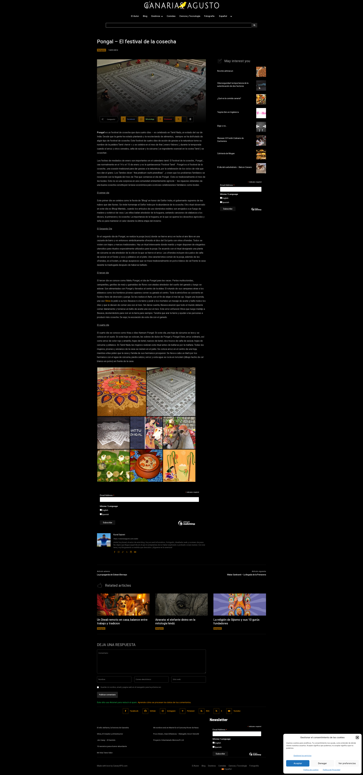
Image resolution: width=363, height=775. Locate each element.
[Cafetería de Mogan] (261, 154)
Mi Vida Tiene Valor (105, 752)
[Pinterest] (182, 711)
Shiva (107, 301)
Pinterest (191, 711)
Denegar (322, 763)
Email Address (107, 495)
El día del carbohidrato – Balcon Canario (234, 167)
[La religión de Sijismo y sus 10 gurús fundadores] (239, 604)
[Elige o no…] (261, 127)
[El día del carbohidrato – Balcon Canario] (261, 168)
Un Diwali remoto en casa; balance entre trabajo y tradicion (122, 621)
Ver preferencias (347, 763)
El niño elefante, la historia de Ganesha (113, 727)
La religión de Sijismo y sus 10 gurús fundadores (236, 621)
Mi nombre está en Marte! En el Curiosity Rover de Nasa (176, 727)
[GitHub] (145, 711)
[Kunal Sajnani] (104, 543)
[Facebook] (114, 551)
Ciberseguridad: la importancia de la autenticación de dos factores (232, 85)
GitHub (153, 711)
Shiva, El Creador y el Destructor (110, 734)
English (105, 510)
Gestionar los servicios (302, 755)
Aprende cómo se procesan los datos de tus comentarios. (164, 702)
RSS (207, 711)
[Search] (254, 25)
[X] (127, 551)
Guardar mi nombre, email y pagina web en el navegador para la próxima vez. (131, 687)
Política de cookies (310, 770)
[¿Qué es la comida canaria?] (261, 99)
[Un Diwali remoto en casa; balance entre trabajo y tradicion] (123, 604)
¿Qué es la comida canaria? (229, 98)
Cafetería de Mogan (226, 153)
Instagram (171, 711)
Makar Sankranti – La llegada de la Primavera (246, 574)
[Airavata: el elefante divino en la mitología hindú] (181, 604)
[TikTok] (123, 551)
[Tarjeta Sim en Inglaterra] (261, 113)
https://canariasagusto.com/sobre (125, 539)
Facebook (134, 711)
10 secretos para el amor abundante (112, 746)
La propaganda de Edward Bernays (112, 574)
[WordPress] (131, 551)
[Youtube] (135, 551)
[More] (190, 119)
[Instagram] (119, 551)
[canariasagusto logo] (181, 5)
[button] (357, 737)
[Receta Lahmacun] (261, 72)
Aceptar (298, 763)
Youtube (237, 711)
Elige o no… (222, 125)
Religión (101, 50)
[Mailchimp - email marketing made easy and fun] (186, 525)
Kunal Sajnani (119, 534)
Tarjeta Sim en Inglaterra (228, 112)
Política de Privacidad (331, 770)
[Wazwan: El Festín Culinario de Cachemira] (261, 140)
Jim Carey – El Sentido (106, 740)
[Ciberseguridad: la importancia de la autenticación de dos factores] (261, 85)
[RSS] (201, 711)
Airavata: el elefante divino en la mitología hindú (175, 621)
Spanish (105, 514)
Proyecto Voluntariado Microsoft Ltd (168, 740)
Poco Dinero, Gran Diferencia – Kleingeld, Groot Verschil (176, 734)
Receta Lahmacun (225, 71)
